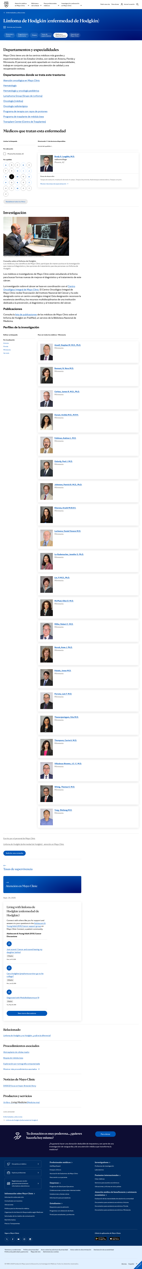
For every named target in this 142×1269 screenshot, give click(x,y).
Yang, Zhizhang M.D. (63, 810)
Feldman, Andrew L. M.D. (65, 438)
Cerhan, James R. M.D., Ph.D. (67, 391)
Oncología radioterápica (15, 106)
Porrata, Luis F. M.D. (63, 694)
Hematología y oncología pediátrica (21, 90)
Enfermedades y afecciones (15, 13)
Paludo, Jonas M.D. (62, 670)
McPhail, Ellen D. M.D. (64, 601)
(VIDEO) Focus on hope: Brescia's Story (19, 1085)
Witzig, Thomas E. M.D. (64, 787)
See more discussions (27, 1013)
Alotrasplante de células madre (16, 1052)
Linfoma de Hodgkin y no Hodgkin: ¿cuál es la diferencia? (27, 1035)
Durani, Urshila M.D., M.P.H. (66, 415)
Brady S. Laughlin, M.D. (64, 156)
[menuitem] (9, 35)
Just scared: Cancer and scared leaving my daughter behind (24, 950)
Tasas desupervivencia (46, 35)
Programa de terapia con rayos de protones (25, 111)
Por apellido (7, 160)
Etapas (34, 35)
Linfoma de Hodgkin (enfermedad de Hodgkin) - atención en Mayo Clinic (33, 844)
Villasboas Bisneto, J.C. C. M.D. (68, 763)
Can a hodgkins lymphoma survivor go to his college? (25, 975)
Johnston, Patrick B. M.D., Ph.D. (68, 484)
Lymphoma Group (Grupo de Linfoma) (22, 95)
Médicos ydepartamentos (60, 35)
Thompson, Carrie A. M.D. (65, 740)
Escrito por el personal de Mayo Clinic (19, 838)
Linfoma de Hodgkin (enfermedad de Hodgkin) (51, 20)
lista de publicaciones (26, 314)
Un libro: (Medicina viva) (21, 1102)
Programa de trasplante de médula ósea (23, 116)
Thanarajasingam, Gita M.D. (66, 717)
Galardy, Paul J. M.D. (63, 461)
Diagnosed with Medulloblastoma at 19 (23, 997)
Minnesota (7, 350)
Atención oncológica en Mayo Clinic (21, 80)
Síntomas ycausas (9, 35)
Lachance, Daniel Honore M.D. (67, 531)
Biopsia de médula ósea (13, 1058)
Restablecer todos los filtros (15, 202)
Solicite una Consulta (14, 27)
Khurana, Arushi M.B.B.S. (65, 508)
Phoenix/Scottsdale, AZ (15, 154)
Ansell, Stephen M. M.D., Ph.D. (67, 345)
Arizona (6, 343)
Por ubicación (8, 149)
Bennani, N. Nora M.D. (64, 368)
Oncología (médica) (13, 100)
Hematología (9, 85)
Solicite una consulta (14, 853)
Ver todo (6, 353)
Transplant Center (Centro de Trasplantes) (24, 121)
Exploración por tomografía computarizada (21, 1063)
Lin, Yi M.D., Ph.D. (62, 577)
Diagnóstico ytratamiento (22, 35)
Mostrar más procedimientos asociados (20, 1069)
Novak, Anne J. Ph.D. (63, 647)
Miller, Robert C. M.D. (63, 624)
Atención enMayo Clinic (75, 35)
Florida (5, 346)
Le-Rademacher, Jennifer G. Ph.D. (69, 554)
